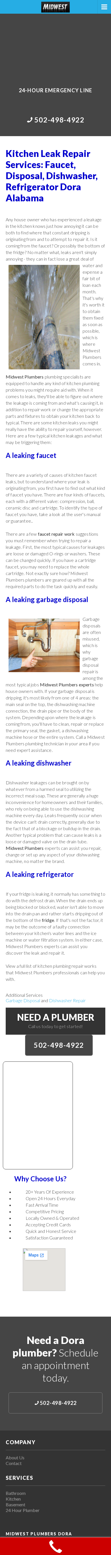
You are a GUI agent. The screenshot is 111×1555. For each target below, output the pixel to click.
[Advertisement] (55, 46)
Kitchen (13, 1498)
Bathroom (16, 1493)
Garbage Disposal (23, 1000)
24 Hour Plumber (23, 1510)
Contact (14, 1463)
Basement (15, 1504)
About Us (15, 1457)
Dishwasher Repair (67, 1000)
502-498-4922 (59, 1045)
